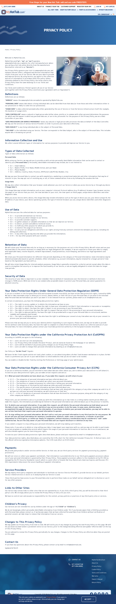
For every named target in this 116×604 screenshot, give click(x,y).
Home (7, 50)
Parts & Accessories (87, 10)
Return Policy (96, 582)
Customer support (68, 6)
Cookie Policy (96, 569)
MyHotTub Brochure (98, 560)
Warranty (95, 576)
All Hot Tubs (53, 10)
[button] (114, 14)
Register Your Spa (84, 6)
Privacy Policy (96, 566)
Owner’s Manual (97, 579)
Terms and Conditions (99, 573)
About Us (40, 6)
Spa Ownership (103, 14)
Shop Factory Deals (68, 10)
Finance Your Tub (52, 6)
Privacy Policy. (51, 597)
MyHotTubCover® (106, 10)
